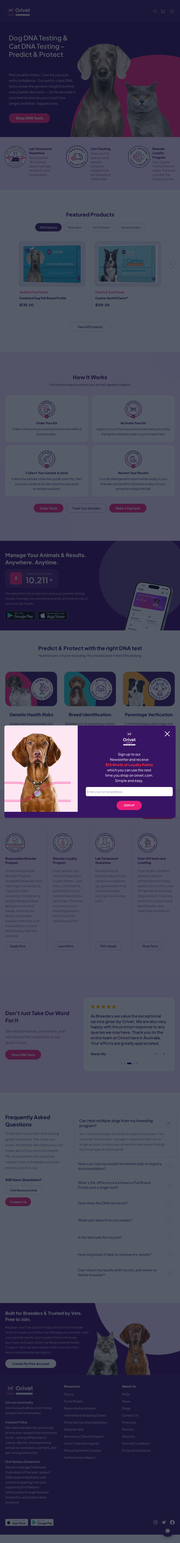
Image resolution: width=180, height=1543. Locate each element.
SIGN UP (129, 805)
